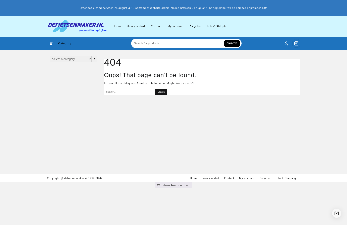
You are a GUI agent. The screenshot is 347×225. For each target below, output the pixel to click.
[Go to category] (94, 59)
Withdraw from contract (173, 185)
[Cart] (296, 43)
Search (232, 43)
